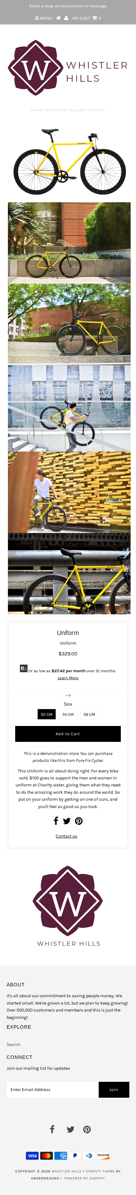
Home (36, 110)
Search (13, 1044)
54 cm (68, 714)
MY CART (86, 18)
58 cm (89, 714)
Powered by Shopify (85, 1178)
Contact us (66, 836)
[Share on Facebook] (56, 822)
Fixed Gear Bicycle (65, 110)
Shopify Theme (100, 1171)
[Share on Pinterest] (79, 822)
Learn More (68, 677)
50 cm (47, 714)
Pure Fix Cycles (89, 760)
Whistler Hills (67, 1171)
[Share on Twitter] (67, 822)
